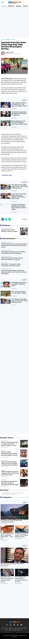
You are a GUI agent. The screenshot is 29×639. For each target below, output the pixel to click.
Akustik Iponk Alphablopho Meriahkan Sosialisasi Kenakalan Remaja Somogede (10, 483)
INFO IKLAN (4, 628)
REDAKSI (11, 628)
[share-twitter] (6, 219)
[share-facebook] (2, 219)
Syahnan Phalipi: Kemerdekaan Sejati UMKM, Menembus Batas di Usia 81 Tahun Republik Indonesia (9, 453)
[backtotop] (14, 633)
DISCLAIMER (8, 630)
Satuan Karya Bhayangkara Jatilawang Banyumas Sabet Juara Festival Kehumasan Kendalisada (14, 272)
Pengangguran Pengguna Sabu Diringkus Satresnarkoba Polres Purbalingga (13, 252)
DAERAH (4, 479)
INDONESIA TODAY (7, 175)
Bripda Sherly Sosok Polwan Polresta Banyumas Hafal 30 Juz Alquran (12, 258)
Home (2, 39)
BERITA (4, 450)
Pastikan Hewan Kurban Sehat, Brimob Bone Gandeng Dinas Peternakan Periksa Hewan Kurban (14, 245)
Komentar (24, 219)
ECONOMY (26, 6)
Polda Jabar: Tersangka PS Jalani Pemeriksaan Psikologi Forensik (11, 264)
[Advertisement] (14, 22)
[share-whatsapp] (9, 219)
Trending (3, 6)
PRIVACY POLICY (17, 630)
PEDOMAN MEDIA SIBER (20, 628)
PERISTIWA (11, 6)
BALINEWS (4, 460)
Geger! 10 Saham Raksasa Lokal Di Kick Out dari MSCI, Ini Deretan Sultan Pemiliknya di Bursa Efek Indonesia (9, 463)
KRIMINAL (18, 6)
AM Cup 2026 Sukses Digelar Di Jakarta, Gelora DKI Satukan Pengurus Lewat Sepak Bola (9, 443)
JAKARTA (4, 440)
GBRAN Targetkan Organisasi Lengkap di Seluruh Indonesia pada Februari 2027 (10, 473)
